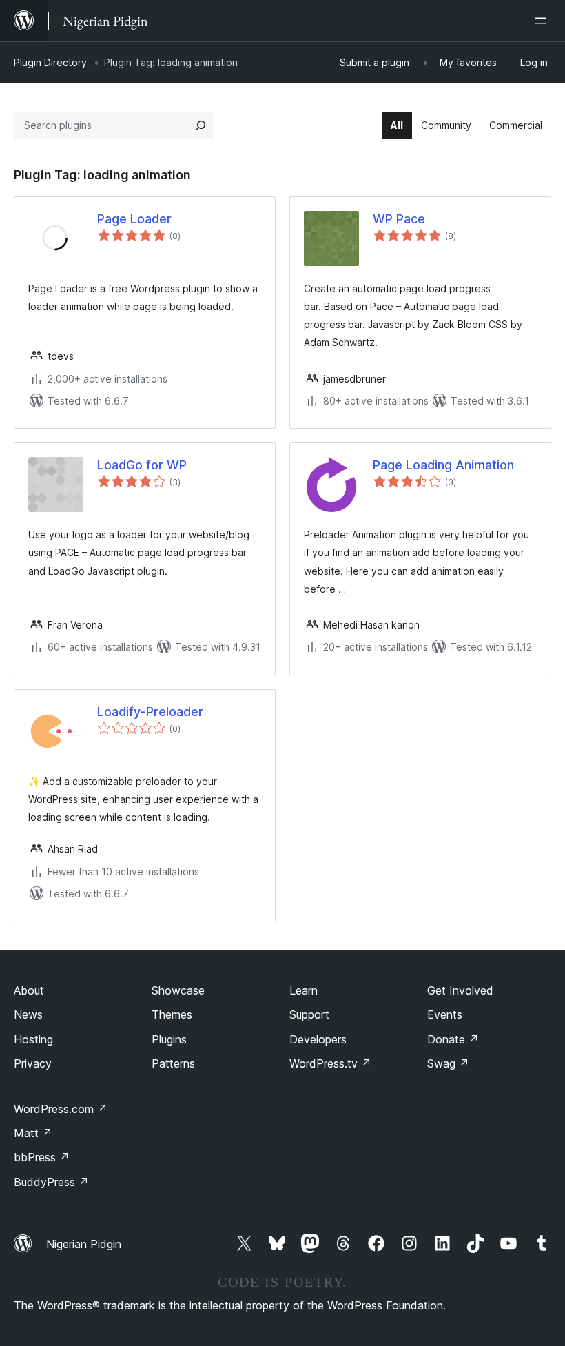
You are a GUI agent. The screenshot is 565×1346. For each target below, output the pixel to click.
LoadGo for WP (142, 465)
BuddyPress (51, 1182)
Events (444, 1014)
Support (309, 1014)
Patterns (173, 1063)
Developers (318, 1039)
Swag (448, 1063)
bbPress (42, 1157)
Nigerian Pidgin (83, 1244)
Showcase (178, 990)
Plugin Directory (50, 62)
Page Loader (134, 219)
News (28, 1014)
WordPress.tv (330, 1063)
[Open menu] (543, 20)
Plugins (169, 1039)
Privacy (33, 1063)
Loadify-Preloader (150, 711)
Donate (453, 1039)
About (29, 990)
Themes (172, 1014)
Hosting (33, 1039)
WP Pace (399, 219)
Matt (33, 1133)
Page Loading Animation (443, 465)
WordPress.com (60, 1109)
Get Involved (460, 990)
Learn (303, 990)
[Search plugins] (200, 125)
